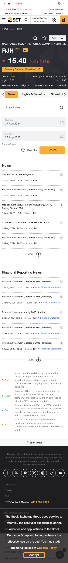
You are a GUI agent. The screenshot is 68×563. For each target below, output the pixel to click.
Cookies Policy (47, 547)
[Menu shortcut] (54, 19)
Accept (34, 555)
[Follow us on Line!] (25, 473)
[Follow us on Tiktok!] (52, 473)
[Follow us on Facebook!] (7, 473)
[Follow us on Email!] (60, 473)
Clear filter (31, 150)
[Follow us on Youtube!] (16, 473)
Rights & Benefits (33, 94)
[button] (3, 94)
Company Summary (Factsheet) (20, 69)
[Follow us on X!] (34, 473)
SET (9, 3)
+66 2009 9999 (40, 502)
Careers (8, 490)
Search (52, 149)
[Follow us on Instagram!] (43, 473)
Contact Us (10, 484)
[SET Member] (64, 20)
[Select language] (61, 3)
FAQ (7, 496)
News (11, 94)
